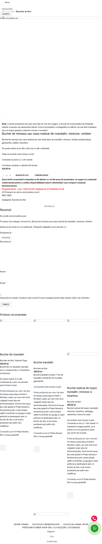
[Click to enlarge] (6, 118)
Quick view (3, 454)
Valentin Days (21, 360)
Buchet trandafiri (43, 362)
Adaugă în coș (22, 175)
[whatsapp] (95, 528)
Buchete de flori (7, 360)
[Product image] (82, 369)
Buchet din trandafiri (12, 354)
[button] (3, 448)
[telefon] (94, 518)
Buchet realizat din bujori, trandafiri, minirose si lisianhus (82, 391)
